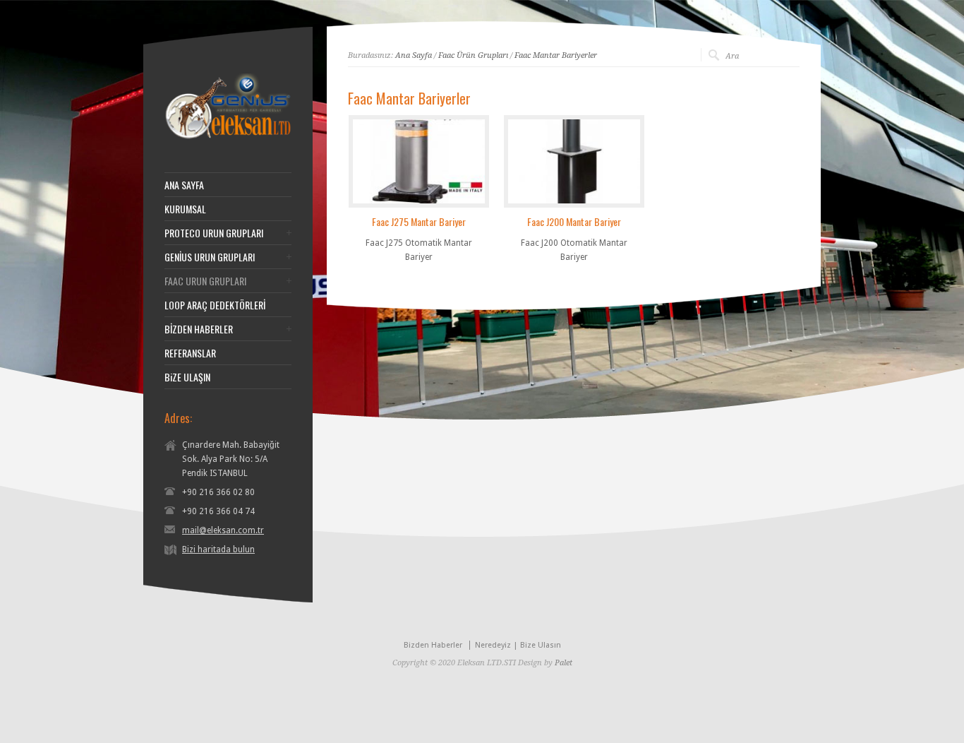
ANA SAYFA (184, 185)
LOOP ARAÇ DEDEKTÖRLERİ (214, 305)
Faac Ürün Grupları (473, 55)
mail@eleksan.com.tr (223, 530)
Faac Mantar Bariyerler (555, 55)
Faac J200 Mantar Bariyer (574, 221)
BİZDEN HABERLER (198, 329)
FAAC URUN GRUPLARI (205, 281)
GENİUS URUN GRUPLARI (209, 257)
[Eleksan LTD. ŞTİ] (227, 137)
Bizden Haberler (433, 645)
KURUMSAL (185, 209)
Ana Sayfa (413, 55)
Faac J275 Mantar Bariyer (419, 221)
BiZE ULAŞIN (187, 377)
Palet (563, 662)
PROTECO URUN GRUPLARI (213, 233)
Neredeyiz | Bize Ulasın (518, 645)
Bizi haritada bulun (218, 549)
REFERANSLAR (190, 353)
